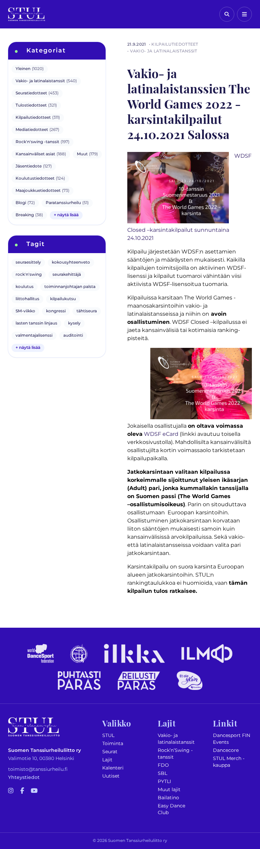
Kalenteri (113, 768)
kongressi (56, 311)
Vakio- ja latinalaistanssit (176, 739)
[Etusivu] (26, 14)
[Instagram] (11, 791)
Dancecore (226, 750)
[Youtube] (34, 791)
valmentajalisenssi (34, 335)
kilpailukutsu (63, 299)
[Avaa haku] (226, 14)
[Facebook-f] (22, 791)
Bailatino (168, 798)
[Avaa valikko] (244, 14)
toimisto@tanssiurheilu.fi (38, 769)
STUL (108, 735)
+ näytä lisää (66, 215)
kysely (74, 323)
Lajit (107, 760)
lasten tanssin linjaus (36, 323)
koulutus (25, 287)
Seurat (109, 752)
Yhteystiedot (24, 777)
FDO (163, 765)
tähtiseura (87, 311)
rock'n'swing (29, 274)
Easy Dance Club (171, 809)
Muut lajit (169, 790)
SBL (162, 773)
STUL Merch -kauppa (228, 762)
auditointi (73, 335)
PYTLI (164, 781)
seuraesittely (28, 262)
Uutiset (111, 776)
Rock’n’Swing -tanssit (175, 753)
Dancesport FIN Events (231, 739)
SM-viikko (25, 311)
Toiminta (112, 743)
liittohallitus (27, 299)
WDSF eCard (161, 434)
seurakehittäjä (66, 274)
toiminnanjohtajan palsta (69, 287)
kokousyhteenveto (71, 262)
